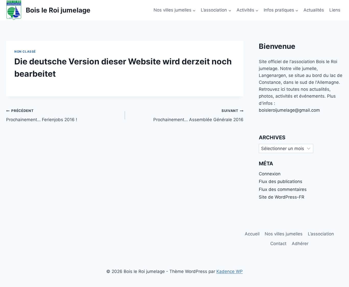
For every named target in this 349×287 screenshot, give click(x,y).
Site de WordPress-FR (281, 197)
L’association (321, 233)
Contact (278, 243)
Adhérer (300, 243)
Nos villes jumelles (284, 233)
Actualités (314, 10)
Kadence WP (229, 271)
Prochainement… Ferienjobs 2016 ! (41, 115)
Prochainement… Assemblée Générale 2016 (198, 115)
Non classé (25, 51)
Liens (334, 10)
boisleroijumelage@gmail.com (289, 110)
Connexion (270, 173)
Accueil (252, 233)
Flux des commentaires (283, 189)
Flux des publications (280, 181)
